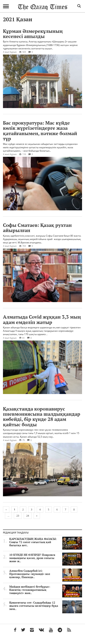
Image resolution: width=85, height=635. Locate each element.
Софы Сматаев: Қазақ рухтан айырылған (37, 227)
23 (17, 515)
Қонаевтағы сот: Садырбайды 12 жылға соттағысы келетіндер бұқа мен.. (33, 606)
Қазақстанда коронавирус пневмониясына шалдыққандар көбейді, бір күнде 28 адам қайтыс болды (41, 417)
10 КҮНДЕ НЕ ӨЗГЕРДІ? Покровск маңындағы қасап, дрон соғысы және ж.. (32, 558)
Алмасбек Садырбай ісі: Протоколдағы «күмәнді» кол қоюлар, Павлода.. (29, 574)
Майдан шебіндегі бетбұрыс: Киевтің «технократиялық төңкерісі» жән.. (29, 590)
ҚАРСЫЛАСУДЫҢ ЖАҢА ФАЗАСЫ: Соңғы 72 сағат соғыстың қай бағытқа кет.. (33, 542)
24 (27, 515)
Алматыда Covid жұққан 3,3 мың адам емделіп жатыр (42, 319)
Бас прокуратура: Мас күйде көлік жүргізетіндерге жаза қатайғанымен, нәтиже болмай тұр (40, 131)
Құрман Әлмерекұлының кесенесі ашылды (33, 33)
